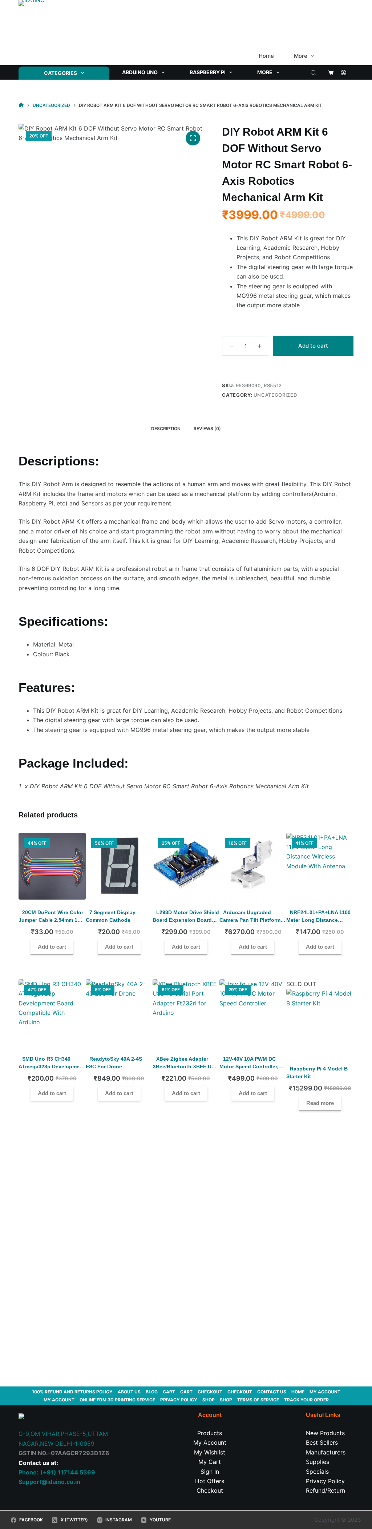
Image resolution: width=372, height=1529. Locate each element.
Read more (320, 1103)
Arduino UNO (140, 72)
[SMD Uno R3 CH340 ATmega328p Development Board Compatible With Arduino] (52, 1012)
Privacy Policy (178, 1399)
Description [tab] (166, 428)
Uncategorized (275, 395)
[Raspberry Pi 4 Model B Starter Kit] (319, 1022)
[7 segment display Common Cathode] (119, 866)
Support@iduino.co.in (49, 1481)
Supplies (317, 1461)
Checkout (210, 1391)
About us (129, 1391)
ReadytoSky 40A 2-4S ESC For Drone (114, 1062)
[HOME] (21, 105)
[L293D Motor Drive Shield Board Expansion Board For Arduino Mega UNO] (186, 866)
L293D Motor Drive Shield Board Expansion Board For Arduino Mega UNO (186, 919)
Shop (208, 1399)
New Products (325, 1433)
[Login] (343, 72)
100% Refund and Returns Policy (72, 1391)
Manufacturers (325, 1452)
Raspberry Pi (208, 72)
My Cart (209, 1461)
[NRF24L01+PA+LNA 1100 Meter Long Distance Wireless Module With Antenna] (319, 866)
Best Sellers (322, 1442)
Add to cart (313, 345)
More (300, 55)
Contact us (271, 1391)
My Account (209, 1442)
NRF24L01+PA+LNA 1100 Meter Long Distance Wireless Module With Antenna (318, 923)
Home (266, 55)
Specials (317, 1471)
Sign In (210, 1471)
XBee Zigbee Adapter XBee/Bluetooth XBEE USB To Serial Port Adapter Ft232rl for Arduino (185, 1070)
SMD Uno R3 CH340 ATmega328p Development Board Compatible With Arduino (52, 1070)
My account (325, 1391)
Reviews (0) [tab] (207, 428)
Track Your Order (306, 1399)
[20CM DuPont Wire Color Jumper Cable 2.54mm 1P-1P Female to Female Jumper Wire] (52, 866)
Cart (169, 1391)
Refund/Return (325, 1490)
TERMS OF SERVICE (258, 1399)
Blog (152, 1391)
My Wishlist (209, 1452)
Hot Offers (209, 1481)
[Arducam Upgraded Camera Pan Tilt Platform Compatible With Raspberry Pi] (252, 866)
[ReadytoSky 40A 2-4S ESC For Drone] (119, 1012)
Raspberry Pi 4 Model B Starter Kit (317, 1072)
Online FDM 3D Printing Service (117, 1399)
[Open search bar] (313, 72)
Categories (60, 73)
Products (209, 1433)
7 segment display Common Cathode (111, 916)
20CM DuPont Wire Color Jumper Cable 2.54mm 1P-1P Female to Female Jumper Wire (51, 923)
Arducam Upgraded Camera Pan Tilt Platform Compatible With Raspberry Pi (249, 923)
